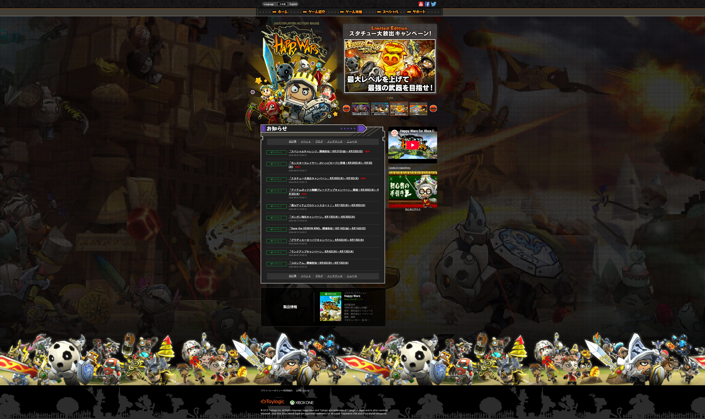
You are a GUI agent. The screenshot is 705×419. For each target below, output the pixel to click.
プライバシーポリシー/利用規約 (276, 390)
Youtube (421, 4)
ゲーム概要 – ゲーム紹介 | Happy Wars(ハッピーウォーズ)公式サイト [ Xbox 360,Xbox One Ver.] (315, 12)
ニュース (352, 141)
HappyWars (427, 4)
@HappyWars (433, 4)
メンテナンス (335, 141)
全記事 (293, 141)
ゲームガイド (349, 12)
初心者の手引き (413, 209)
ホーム (281, 12)
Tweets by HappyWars (399, 168)
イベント (306, 141)
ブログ (319, 141)
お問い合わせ (302, 390)
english (280, 4)
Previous (346, 108)
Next (433, 108)
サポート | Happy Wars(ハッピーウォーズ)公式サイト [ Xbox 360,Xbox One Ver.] (416, 12)
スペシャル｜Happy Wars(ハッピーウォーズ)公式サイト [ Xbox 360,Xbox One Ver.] (383, 12)
